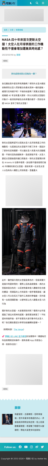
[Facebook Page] (20, 447)
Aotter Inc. (42, 458)
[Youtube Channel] (26, 447)
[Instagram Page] (31, 447)
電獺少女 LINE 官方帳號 (15, 336)
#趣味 (5, 61)
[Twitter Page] (42, 447)
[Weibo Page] (36, 447)
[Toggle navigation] (43, 3)
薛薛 (18, 55)
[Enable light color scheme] (31, 3)
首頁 (5, 30)
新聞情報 (19, 30)
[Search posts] (37, 3)
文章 (11, 30)
